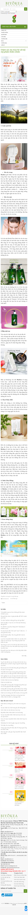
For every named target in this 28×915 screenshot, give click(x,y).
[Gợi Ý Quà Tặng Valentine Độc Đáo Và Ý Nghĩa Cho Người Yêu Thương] (20, 750)
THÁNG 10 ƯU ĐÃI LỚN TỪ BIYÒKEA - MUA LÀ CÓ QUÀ (20, 786)
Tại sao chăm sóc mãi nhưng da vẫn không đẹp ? (13, 707)
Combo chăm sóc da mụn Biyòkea (10, 680)
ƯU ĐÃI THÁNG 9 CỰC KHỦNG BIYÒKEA (19, 803)
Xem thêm (4, 659)
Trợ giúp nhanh (18, 873)
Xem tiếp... (24, 655)
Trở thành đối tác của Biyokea (6, 882)
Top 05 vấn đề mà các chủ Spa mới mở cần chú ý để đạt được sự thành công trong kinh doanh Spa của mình (14, 663)
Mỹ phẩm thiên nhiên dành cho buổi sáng (12, 712)
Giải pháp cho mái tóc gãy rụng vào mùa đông (13, 723)
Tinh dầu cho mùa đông (7, 725)
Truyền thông (4, 32)
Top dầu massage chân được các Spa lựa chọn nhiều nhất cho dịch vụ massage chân (13, 696)
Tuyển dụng (4, 43)
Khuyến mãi (4, 34)
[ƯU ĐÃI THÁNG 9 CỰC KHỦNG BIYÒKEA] (20, 795)
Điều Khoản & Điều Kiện (20, 875)
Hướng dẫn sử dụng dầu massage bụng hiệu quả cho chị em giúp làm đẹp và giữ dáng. (13, 685)
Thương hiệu (4, 38)
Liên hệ (2, 45)
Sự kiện (3, 609)
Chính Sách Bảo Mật (19, 877)
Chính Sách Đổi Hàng (19, 886)
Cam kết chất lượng (19, 881)
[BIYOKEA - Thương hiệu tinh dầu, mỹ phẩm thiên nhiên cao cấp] (14, 3)
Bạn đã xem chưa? (7, 701)
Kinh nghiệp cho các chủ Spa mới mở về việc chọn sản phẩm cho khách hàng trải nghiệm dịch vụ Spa (14, 676)
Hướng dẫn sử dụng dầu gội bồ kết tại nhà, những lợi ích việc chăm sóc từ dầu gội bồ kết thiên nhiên (14, 689)
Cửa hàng (3, 36)
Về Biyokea (4, 873)
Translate (12, 13)
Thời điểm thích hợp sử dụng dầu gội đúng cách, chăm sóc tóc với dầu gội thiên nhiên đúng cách (13, 672)
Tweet (3, 602)
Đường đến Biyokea (6, 885)
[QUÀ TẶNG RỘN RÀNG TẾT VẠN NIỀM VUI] (20, 764)
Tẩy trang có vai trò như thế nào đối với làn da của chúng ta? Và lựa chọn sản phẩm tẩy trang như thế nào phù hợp (14, 646)
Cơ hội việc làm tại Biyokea (5, 878)
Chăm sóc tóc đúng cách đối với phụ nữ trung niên (14, 693)
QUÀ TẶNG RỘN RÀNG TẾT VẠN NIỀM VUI (19, 770)
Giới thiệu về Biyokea (6, 875)
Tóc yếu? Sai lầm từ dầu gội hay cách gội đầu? (12, 620)
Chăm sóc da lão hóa (6, 682)
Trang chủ (3, 30)
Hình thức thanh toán (19, 879)
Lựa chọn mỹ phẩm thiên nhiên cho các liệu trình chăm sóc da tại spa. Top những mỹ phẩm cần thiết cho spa (13, 640)
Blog (2, 40)
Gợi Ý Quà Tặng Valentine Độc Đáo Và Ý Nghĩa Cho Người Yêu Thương (19, 757)
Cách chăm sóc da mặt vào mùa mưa (10, 710)
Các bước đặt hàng (19, 884)
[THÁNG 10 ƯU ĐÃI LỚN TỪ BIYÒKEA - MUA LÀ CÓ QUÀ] (20, 779)
